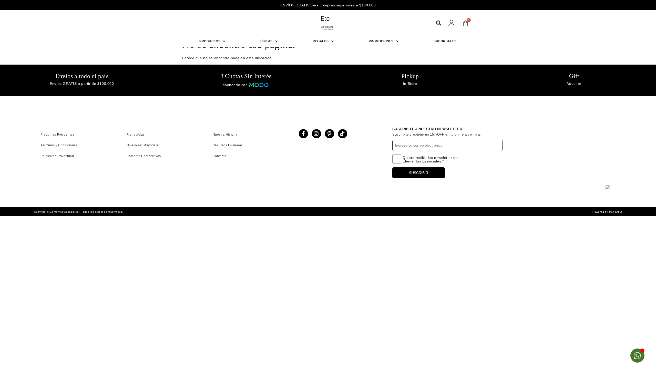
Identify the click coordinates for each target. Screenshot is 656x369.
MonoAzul (615, 211)
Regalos (321, 41)
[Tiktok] (342, 133)
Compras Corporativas (144, 156)
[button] (438, 23)
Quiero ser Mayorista (142, 145)
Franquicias (136, 134)
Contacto (219, 156)
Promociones (381, 41)
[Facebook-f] (303, 133)
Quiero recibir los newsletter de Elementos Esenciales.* (430, 159)
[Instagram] (316, 133)
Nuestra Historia (225, 134)
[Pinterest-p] (329, 133)
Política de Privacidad (57, 156)
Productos (209, 41)
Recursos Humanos (228, 145)
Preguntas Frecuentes (57, 134)
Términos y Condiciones (58, 145)
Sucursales (445, 41)
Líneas (266, 41)
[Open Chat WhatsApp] (637, 355)
